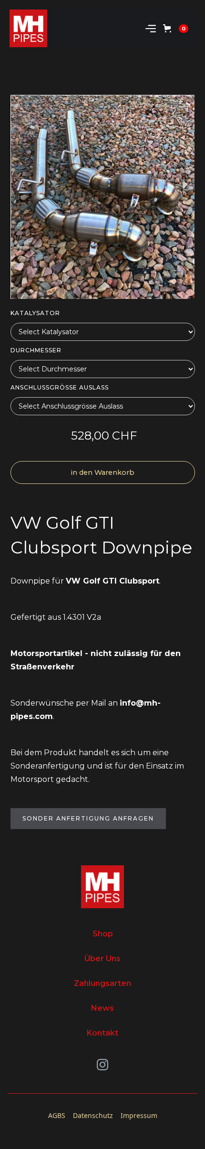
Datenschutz (93, 1115)
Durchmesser (36, 350)
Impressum (139, 1115)
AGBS (56, 1115)
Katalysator (35, 313)
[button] (150, 28)
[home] (28, 28)
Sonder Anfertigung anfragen (88, 818)
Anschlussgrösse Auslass (59, 387)
